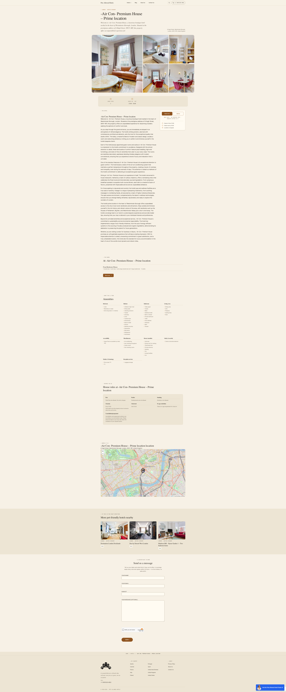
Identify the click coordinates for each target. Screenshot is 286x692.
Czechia (132, 666)
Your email (125, 583)
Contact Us (151, 2)
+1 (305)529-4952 (106, 682)
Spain (149, 666)
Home (127, 653)
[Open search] (169, 2)
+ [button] (102, 451)
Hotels (129, 2)
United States (151, 675)
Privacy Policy (171, 664)
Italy (131, 672)
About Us (143, 2)
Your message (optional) (130, 599)
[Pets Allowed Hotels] (114, 665)
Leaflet (172, 496)
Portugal (150, 664)
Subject (124, 591)
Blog (136, 2)
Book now (167, 113)
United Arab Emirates (153, 669)
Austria (131, 664)
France (131, 669)
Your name (125, 575)
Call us (178, 113)
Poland (131, 675)
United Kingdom (152, 672)
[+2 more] (181, 78)
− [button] (102, 453)
